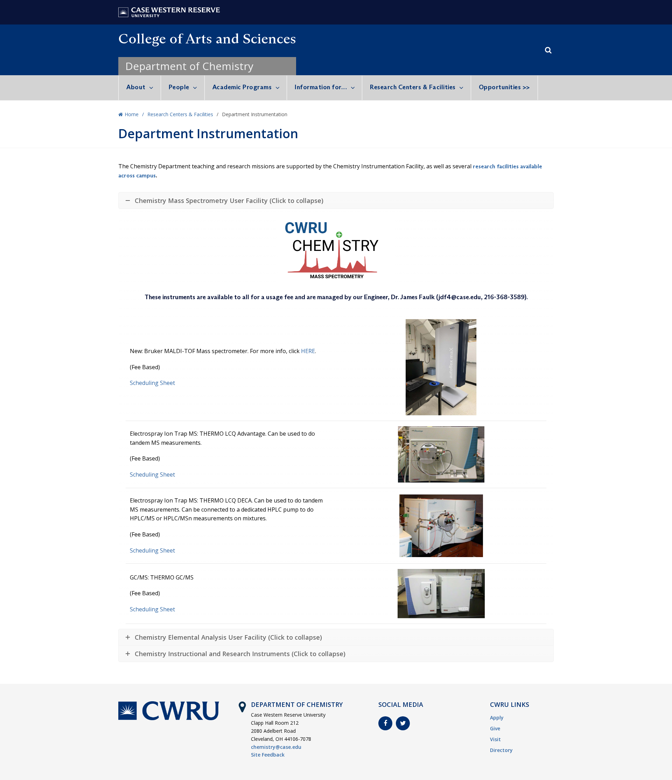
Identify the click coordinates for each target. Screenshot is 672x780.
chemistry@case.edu (276, 747)
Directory (501, 750)
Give (495, 728)
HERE (308, 351)
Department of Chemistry (189, 66)
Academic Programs (242, 87)
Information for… (321, 87)
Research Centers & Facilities (413, 87)
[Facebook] (385, 723)
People (179, 87)
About (136, 87)
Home (132, 114)
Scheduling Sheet (152, 383)
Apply (497, 717)
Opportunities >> (504, 87)
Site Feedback (268, 754)
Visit (495, 739)
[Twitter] (403, 723)
